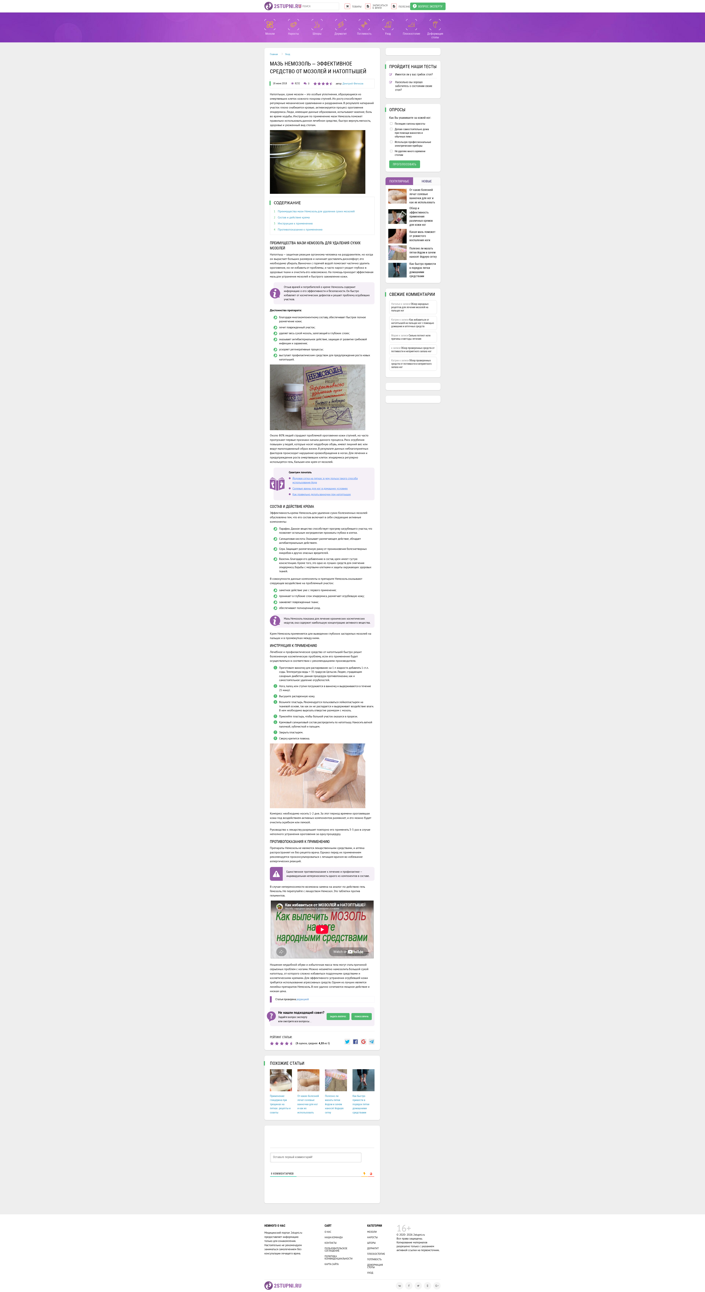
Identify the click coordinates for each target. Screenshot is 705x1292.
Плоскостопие (376, 1253)
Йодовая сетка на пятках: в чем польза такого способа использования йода (325, 480)
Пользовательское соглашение (336, 1249)
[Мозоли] (269, 24)
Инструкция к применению (295, 223)
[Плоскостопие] (411, 24)
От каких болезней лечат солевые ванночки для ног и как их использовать (308, 1104)
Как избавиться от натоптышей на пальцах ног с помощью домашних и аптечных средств (412, 323)
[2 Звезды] (277, 1043)
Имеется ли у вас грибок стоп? (414, 74)
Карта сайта (332, 1264)
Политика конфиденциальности (338, 1257)
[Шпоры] (317, 24)
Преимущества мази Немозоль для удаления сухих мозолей (316, 211)
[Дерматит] (340, 24)
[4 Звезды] (287, 1043)
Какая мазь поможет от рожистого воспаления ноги (422, 236)
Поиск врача (361, 1016)
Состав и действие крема (294, 217)
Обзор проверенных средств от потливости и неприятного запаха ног (413, 349)
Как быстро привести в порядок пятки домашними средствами (360, 1104)
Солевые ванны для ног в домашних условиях (320, 488)
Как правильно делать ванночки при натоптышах (321, 494)
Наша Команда (334, 1237)
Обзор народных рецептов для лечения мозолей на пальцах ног (410, 307)
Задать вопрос (338, 1016)
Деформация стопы (375, 1266)
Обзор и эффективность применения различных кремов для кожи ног (421, 216)
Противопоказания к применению (300, 229)
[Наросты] (293, 24)
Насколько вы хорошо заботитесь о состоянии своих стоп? (413, 86)
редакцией (303, 999)
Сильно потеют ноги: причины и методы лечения (411, 337)
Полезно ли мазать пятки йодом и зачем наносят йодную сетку (334, 1104)
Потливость (374, 1259)
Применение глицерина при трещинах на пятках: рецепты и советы (280, 1104)
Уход (370, 1272)
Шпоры (371, 1242)
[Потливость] (364, 24)
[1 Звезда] (272, 1043)
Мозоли (372, 1231)
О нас (328, 1231)
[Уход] (387, 24)
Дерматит (373, 1248)
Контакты (331, 1242)
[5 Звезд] (292, 1043)
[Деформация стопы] (435, 24)
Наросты (372, 1237)
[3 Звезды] (282, 1043)
